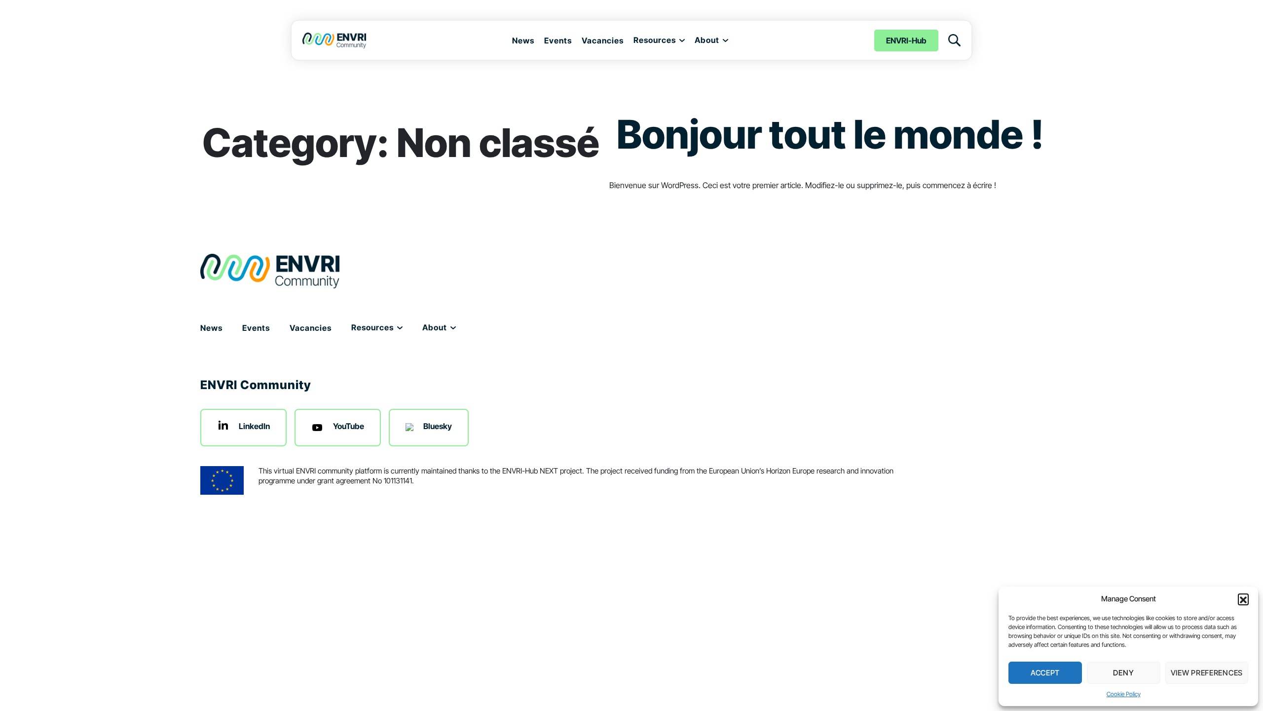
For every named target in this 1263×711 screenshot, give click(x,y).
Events (558, 40)
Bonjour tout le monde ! (830, 134)
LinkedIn (254, 426)
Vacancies (603, 40)
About (707, 40)
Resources (654, 40)
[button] (1243, 599)
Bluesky (437, 426)
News (523, 40)
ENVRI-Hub (906, 40)
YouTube (348, 426)
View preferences (1207, 672)
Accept (1045, 672)
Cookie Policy (1124, 694)
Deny (1123, 672)
